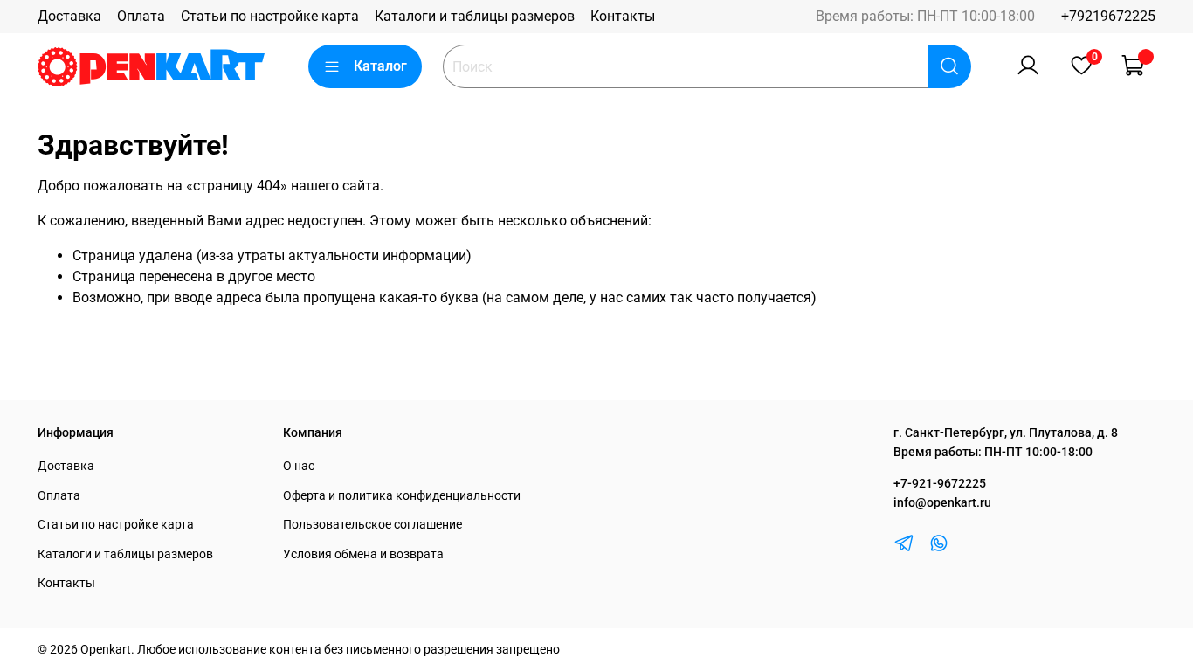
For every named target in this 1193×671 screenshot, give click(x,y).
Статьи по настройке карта (270, 16)
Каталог (380, 66)
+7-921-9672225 (939, 483)
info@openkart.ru (942, 502)
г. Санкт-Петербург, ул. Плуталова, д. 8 (1005, 432)
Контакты (622, 16)
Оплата (141, 16)
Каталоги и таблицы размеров (475, 16)
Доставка (69, 16)
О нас (298, 466)
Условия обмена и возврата (363, 554)
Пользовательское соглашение (372, 524)
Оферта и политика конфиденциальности (402, 495)
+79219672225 (1108, 16)
